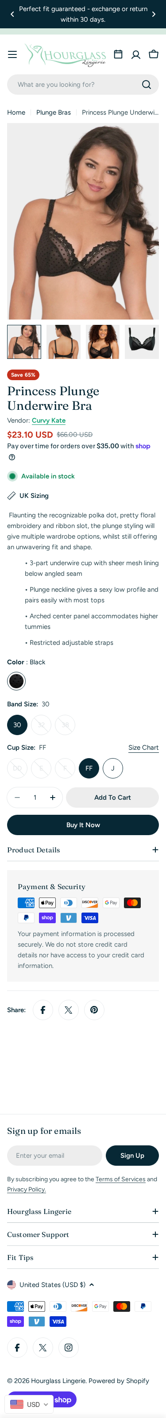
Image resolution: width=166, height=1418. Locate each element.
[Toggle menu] (12, 54)
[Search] (146, 84)
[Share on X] (68, 1010)
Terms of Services (121, 1179)
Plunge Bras (53, 112)
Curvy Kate (49, 420)
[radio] (16, 681)
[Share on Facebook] (43, 1010)
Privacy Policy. (26, 1189)
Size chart (143, 747)
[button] (12, 14)
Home (16, 112)
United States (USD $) (52, 1285)
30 (17, 725)
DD (20, 771)
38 (68, 728)
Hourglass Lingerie (58, 1381)
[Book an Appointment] (118, 54)
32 (44, 728)
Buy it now (83, 825)
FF (89, 768)
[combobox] (83, 84)
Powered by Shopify (119, 1381)
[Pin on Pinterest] (94, 1010)
